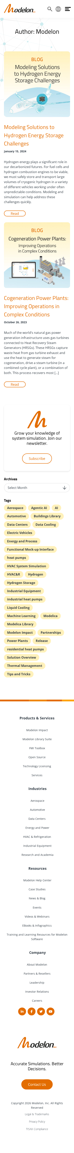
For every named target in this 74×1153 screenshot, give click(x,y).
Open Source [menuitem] (37, 757)
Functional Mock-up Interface (30, 549)
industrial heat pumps (24, 599)
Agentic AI (39, 508)
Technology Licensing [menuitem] (37, 766)
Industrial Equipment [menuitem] (37, 846)
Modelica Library (20, 624)
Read (15, 213)
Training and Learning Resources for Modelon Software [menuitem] (37, 937)
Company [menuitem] (37, 952)
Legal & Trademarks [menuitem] (37, 1114)
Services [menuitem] (37, 775)
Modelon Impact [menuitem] (37, 730)
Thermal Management (24, 666)
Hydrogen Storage (21, 583)
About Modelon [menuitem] (37, 964)
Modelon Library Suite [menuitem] (37, 739)
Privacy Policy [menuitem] (37, 1121)
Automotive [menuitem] (37, 810)
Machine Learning (21, 616)
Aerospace (15, 508)
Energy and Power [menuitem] (37, 828)
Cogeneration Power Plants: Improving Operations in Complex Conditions (36, 306)
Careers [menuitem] (37, 1000)
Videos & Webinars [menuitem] (37, 916)
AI (56, 508)
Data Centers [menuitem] (37, 819)
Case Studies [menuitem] (37, 889)
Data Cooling (46, 524)
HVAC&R (13, 574)
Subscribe (37, 458)
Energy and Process (22, 541)
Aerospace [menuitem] (37, 801)
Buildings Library (47, 516)
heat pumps (16, 558)
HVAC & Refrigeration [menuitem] (37, 837)
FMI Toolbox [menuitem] (37, 748)
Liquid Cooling (18, 608)
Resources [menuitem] (37, 868)
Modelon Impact (20, 632)
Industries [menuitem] (37, 788)
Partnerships (51, 632)
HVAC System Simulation (26, 566)
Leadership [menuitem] (37, 982)
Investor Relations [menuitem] (37, 991)
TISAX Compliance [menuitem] (37, 1129)
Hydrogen (35, 574)
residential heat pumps (25, 649)
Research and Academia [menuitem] (37, 855)
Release (42, 641)
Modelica (50, 616)
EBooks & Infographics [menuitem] (37, 925)
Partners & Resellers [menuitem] (37, 973)
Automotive (16, 516)
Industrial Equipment (24, 591)
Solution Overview (21, 657)
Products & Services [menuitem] (37, 718)
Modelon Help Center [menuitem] (37, 880)
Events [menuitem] (37, 907)
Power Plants (17, 641)
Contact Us (37, 1084)
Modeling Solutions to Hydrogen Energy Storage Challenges (34, 135)
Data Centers (17, 524)
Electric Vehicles (19, 533)
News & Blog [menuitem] (37, 898)
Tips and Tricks (18, 674)
